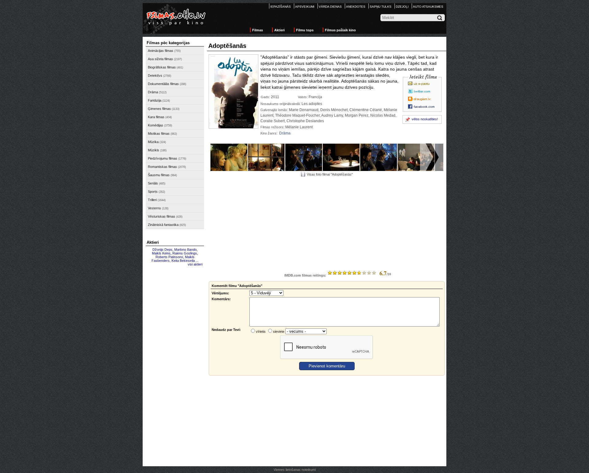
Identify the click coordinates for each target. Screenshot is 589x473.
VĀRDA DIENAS (330, 6)
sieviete (278, 331)
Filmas (257, 30)
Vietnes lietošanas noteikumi (295, 469)
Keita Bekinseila (183, 260)
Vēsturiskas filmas (161, 216)
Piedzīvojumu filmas (162, 158)
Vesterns (154, 208)
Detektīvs (155, 75)
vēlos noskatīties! (425, 119)
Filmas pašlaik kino (340, 30)
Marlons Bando (185, 249)
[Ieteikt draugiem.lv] (423, 99)
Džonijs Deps (162, 249)
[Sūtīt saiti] (423, 83)
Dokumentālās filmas (163, 84)
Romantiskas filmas (162, 167)
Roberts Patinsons (169, 257)
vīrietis (261, 331)
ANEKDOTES (355, 6)
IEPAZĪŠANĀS (280, 6)
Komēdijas (155, 125)
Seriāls (153, 183)
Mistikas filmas (159, 133)
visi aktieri (195, 264)
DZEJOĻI (402, 6)
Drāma (153, 92)
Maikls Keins (161, 253)
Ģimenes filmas (159, 108)
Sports (153, 191)
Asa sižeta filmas (160, 59)
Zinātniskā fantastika (163, 225)
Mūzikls (153, 150)
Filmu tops (305, 30)
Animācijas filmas (160, 50)
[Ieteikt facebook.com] (423, 106)
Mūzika (153, 142)
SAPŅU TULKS (380, 6)
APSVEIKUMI (304, 6)
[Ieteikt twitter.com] (423, 91)
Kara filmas (156, 117)
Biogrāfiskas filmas (162, 67)
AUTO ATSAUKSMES (428, 6)
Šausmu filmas (159, 175)
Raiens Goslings (184, 253)
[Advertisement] (174, 361)
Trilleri (152, 200)
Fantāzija (154, 100)
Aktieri (279, 30)
